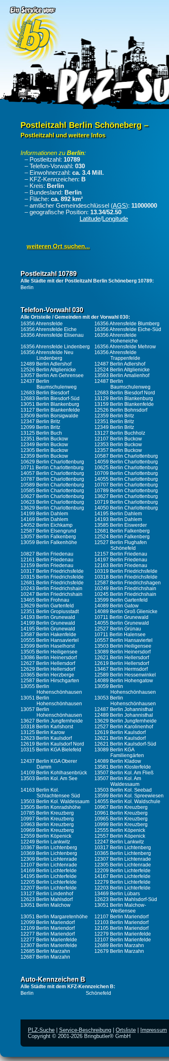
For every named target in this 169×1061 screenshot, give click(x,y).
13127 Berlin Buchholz (119, 433)
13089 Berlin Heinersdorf (122, 652)
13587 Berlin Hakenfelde (48, 634)
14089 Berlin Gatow (116, 606)
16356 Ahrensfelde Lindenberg (55, 347)
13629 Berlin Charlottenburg (52, 508)
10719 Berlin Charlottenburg (126, 502)
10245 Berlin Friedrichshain (125, 594)
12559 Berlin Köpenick (46, 836)
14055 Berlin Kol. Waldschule (127, 801)
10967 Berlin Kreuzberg (121, 807)
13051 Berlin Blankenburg (50, 404)
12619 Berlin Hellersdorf (121, 663)
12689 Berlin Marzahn (119, 945)
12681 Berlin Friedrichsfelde (52, 583)
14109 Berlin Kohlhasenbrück (54, 773)
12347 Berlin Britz (40, 421)
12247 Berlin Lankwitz (119, 842)
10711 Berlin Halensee (120, 634)
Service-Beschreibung (85, 1030)
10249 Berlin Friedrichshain (125, 588)
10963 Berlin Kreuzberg (47, 824)
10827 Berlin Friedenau (47, 554)
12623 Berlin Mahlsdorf (47, 899)
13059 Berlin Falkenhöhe (49, 542)
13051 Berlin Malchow (46, 905)
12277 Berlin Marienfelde (49, 940)
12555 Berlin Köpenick (119, 830)
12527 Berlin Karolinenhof (123, 727)
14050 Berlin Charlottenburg (126, 508)
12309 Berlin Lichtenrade (49, 859)
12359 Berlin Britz (114, 416)
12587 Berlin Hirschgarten (50, 680)
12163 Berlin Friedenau (120, 565)
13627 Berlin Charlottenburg (126, 496)
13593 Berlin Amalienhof (121, 375)
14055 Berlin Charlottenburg (126, 479)
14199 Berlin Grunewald (48, 623)
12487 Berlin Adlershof (119, 364)
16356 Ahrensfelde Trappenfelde (117, 355)
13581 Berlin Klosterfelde (122, 767)
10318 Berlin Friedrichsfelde (126, 577)
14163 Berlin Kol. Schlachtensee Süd (50, 793)
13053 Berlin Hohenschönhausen (125, 701)
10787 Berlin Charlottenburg (52, 479)
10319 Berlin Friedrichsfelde (126, 571)
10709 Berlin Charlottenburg (126, 473)
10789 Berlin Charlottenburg (126, 490)
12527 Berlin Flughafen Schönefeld (120, 545)
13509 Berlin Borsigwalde (49, 416)
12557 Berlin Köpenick (119, 836)
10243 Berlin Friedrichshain (51, 588)
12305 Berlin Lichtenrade (122, 865)
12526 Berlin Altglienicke (48, 370)
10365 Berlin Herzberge (47, 675)
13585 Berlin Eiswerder (120, 525)
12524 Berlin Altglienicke (122, 370)
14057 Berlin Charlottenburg (52, 473)
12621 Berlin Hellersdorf (121, 657)
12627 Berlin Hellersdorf (48, 663)
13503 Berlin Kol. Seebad (123, 790)
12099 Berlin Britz (40, 427)
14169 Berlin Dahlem (44, 519)
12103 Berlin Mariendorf (121, 922)
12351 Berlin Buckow (44, 439)
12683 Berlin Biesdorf (45, 393)
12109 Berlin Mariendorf (48, 928)
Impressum (153, 1030)
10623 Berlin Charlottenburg (52, 502)
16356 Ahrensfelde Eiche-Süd (127, 329)
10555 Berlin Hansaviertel (50, 640)
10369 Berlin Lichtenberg (49, 853)
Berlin (27, 287)
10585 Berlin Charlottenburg (52, 490)
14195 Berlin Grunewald (48, 629)
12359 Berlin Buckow (44, 456)
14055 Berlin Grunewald (121, 623)
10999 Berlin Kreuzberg (121, 824)
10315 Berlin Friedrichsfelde (52, 577)
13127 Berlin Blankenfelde (50, 410)
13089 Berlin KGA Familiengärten (119, 752)
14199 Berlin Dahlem (44, 514)
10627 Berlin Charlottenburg (52, 496)
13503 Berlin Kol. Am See (49, 778)
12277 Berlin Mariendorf (48, 934)
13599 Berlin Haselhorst (48, 646)
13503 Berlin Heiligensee (122, 646)
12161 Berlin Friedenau (47, 560)
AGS (119, 205)
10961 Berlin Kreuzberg (121, 813)
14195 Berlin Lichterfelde (49, 876)
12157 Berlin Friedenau (120, 554)
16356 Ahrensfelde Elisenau (52, 335)
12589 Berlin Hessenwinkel (125, 675)
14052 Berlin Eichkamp (47, 525)
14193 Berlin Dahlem (118, 519)
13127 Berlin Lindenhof (47, 894)
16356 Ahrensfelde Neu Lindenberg (47, 355)
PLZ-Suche (41, 1030)
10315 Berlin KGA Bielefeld (51, 750)
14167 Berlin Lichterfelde (122, 876)
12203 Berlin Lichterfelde (122, 888)
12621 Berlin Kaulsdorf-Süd (125, 744)
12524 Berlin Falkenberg (122, 537)
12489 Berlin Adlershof (46, 364)
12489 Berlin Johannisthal (123, 715)
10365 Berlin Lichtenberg (122, 853)
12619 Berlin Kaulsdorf (120, 732)
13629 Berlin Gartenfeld (47, 606)
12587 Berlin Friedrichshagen (127, 583)
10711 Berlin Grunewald (121, 617)
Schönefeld (98, 993)
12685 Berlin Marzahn (45, 951)
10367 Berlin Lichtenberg (49, 847)
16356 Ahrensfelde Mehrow (125, 347)
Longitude (115, 218)
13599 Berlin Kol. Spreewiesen (129, 796)
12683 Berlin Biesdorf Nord (124, 393)
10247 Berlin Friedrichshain (51, 594)
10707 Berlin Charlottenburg (126, 485)
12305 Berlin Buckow (44, 450)
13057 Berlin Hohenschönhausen (51, 712)
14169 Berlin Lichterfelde (49, 870)
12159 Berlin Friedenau (47, 565)
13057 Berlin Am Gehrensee (52, 375)
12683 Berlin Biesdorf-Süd (50, 398)
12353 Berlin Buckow (118, 444)
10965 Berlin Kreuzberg (121, 819)
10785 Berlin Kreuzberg (47, 813)
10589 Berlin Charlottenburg (52, 485)
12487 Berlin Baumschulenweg (122, 384)
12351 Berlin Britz (114, 421)
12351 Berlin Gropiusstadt (50, 611)
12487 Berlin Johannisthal (123, 709)
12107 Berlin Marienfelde (122, 940)
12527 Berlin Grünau (117, 629)
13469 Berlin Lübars (117, 894)
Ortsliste (126, 1030)
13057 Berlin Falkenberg (48, 537)
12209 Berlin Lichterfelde (122, 870)
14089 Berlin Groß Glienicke (126, 611)
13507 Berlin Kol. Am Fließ (123, 773)
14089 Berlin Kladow (117, 761)
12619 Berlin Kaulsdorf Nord (52, 744)
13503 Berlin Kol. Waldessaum (55, 801)
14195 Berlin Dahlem (118, 514)
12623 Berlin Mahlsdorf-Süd (125, 899)
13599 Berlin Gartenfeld (121, 600)
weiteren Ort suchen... (58, 246)
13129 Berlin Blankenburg (123, 398)
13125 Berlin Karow (43, 732)
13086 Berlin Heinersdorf (49, 657)
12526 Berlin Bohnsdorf (120, 410)
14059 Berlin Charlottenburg (126, 462)
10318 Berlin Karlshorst (47, 727)
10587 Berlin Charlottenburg (126, 456)
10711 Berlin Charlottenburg (52, 467)
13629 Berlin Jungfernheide (125, 721)
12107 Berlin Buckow (118, 439)
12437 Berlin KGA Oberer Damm (49, 764)
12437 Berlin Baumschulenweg (49, 384)
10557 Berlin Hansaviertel (123, 640)
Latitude (90, 218)
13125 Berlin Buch (41, 433)
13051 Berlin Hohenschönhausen (51, 701)
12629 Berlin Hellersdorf (48, 669)
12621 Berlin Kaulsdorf (120, 738)
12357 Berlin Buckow (118, 450)
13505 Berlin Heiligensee (49, 652)
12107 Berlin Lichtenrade (49, 865)
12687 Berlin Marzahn (45, 957)
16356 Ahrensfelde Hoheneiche (116, 338)
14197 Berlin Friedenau (120, 560)
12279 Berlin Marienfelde (122, 934)
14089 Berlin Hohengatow (123, 680)
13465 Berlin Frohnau (45, 600)
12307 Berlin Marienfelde (49, 945)
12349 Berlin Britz (114, 427)
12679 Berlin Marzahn (119, 951)
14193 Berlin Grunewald (48, 617)
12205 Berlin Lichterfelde (49, 882)
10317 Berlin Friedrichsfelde (52, 571)
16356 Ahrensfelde (42, 324)
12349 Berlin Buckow (44, 444)
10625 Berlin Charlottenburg (126, 467)
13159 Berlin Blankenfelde (124, 404)
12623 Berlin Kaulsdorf (46, 738)
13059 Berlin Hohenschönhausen (125, 689)
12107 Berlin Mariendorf (121, 917)
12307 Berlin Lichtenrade (122, 859)
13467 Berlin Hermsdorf (121, 669)
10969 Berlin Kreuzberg (47, 830)
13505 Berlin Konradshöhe (51, 807)
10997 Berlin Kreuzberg (47, 819)
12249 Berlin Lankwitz (45, 842)
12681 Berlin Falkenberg (122, 531)
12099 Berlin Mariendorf (48, 922)
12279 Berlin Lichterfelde (122, 882)
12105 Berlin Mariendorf (121, 928)
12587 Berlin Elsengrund (48, 531)
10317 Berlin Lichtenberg (122, 847)
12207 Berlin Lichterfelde (49, 888)
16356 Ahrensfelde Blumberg (127, 324)
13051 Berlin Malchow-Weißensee (120, 908)
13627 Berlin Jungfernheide (52, 721)
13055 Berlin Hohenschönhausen (51, 689)
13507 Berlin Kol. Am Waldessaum (117, 781)
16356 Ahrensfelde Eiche (49, 329)
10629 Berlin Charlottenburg (52, 462)
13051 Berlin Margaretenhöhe (54, 917)
